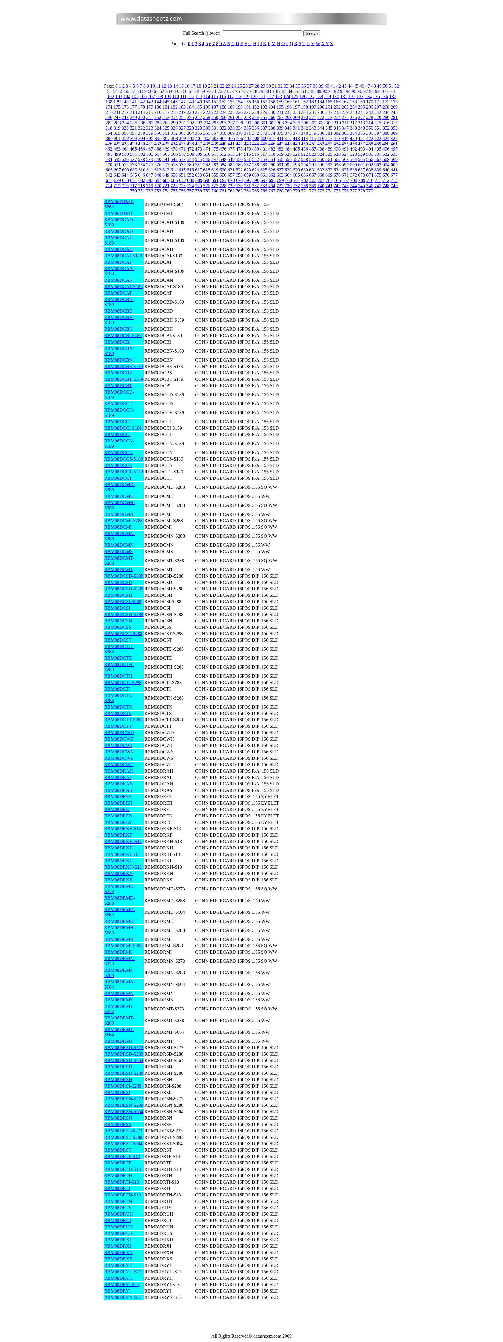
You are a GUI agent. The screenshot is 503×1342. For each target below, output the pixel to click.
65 (179, 91)
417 (328, 138)
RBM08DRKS (118, 879)
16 (187, 86)
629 (296, 169)
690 (206, 180)
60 (150, 91)
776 (345, 190)
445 (263, 143)
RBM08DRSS (117, 1124)
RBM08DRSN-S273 (123, 1098)
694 (239, 180)
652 (190, 175)
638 (369, 169)
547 (214, 159)
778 (361, 190)
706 (337, 180)
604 (385, 164)
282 (109, 122)
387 (377, 133)
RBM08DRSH (118, 1079)
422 (369, 138)
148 (190, 101)
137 (392, 96)
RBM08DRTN (118, 1201)
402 (206, 138)
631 (312, 169)
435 (182, 143)
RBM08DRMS (118, 999)
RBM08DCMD (119, 496)
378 (304, 133)
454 (337, 143)
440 (222, 143)
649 (165, 175)
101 (392, 91)
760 (214, 190)
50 (385, 86)
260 (222, 117)
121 (262, 96)
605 (394, 164)
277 (361, 117)
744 (353, 185)
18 (198, 86)
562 (337, 159)
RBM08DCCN (118, 452)
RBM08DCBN (118, 359)
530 (369, 154)
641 (394, 169)
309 (329, 122)
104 (126, 96)
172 (385, 101)
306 (304, 122)
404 (223, 138)
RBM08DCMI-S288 (123, 520)
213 (133, 112)
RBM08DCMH (119, 514)
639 (377, 169)
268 (288, 117)
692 (223, 180)
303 (280, 122)
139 (117, 101)
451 (312, 143)
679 (117, 180)
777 (353, 190)
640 (385, 169)
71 (214, 91)
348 (353, 127)
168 (353, 101)
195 (280, 107)
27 (251, 86)
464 (125, 148)
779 (369, 190)
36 (303, 86)
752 (149, 190)
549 (231, 159)
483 (280, 148)
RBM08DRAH (118, 771)
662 (271, 175)
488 (320, 148)
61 (156, 91)
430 (141, 143)
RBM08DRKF (118, 835)
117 (230, 96)
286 (141, 122)
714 (108, 185)
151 (214, 101)
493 (361, 148)
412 (288, 138)
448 (288, 143)
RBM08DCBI (117, 341)
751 (141, 190)
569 (394, 159)
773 (320, 190)
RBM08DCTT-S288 (123, 719)
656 (222, 175)
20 (210, 86)
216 (157, 112)
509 (198, 154)
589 (263, 164)
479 (247, 148)
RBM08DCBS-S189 (123, 366)
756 (182, 190)
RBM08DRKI (117, 860)
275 (345, 117)
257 (198, 117)
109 (167, 96)
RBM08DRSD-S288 (123, 1053)
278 (369, 117)
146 (174, 101)
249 (133, 117)
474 (206, 148)
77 (249, 91)
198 (304, 107)
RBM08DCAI (117, 262)
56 (127, 91)
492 (353, 148)
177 (133, 107)
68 (196, 91)
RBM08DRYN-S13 (122, 1297)
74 (231, 91)
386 (369, 133)
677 (394, 175)
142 (141, 101)
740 (320, 185)
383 (345, 133)
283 (117, 122)
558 (304, 159)
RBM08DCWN (119, 751)
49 (379, 86)
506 (174, 154)
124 (286, 96)
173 (394, 101)
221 (198, 112)
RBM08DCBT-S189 (123, 379)
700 (288, 180)
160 (288, 101)
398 (174, 138)
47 (367, 86)
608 (125, 169)
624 (255, 169)
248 (125, 117)
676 (385, 175)
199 (312, 107)
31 (274, 86)
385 (361, 133)
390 (109, 138)
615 (182, 169)
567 (377, 159)
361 (165, 133)
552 (255, 159)
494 (369, 148)
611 (149, 169)
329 (198, 127)
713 (394, 180)
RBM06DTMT (118, 213)
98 (371, 91)
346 (337, 127)
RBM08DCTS (118, 713)
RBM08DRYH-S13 (122, 1271)
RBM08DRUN (118, 1226)
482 (271, 148)
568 (385, 159)
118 (238, 96)
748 (385, 185)
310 (337, 122)
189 (231, 107)
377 (296, 133)
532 (385, 154)
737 (296, 185)
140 (125, 101)
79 (260, 91)
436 (190, 143)
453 (328, 143)
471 (182, 148)
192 (255, 107)
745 (361, 185)
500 (125, 154)
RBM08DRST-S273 (123, 1130)
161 (296, 101)
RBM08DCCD (118, 403)
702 (304, 180)
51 (391, 86)
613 (165, 169)
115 (214, 96)
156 (255, 101)
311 (345, 122)
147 (182, 101)
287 (149, 122)
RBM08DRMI (118, 952)
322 (141, 127)
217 (165, 112)
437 (198, 143)
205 (361, 107)
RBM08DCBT (118, 385)
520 (288, 154)
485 (296, 148)
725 (198, 185)
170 (369, 101)
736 (288, 185)
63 (167, 91)
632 (320, 169)
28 (257, 86)
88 (313, 91)
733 (263, 185)
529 (361, 154)
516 (255, 154)
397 (166, 138)
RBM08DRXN (118, 1252)
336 (255, 127)
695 (247, 180)
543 (182, 159)
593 (296, 164)
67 (191, 91)
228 (255, 112)
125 (294, 96)
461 (394, 143)
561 (328, 159)
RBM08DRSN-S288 (123, 1105)
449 (296, 143)
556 (288, 159)
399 (182, 138)
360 (157, 133)
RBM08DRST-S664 (123, 1143)
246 (108, 117)
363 (182, 133)
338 (271, 127)
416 (320, 138)
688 (190, 180)
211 (117, 112)
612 (157, 169)
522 (304, 154)
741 (328, 185)
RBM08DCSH (118, 595)
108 (159, 96)
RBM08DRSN (118, 1118)
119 (246, 96)
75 (237, 91)
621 (231, 169)
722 (174, 185)
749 (394, 185)
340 (288, 127)
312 (353, 122)
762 (231, 190)
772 (312, 190)
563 (345, 159)
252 (157, 117)
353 (394, 127)
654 (206, 175)
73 (226, 91)
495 (377, 148)
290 (174, 122)
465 (133, 148)
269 (296, 117)
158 (271, 101)
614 (174, 169)
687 (182, 180)
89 (319, 91)
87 (307, 91)
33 (286, 86)
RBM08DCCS (118, 465)
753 (157, 190)
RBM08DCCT (118, 478)
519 (280, 154)
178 (141, 107)
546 (206, 159)
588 (255, 164)
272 (320, 117)
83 (284, 91)
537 (133, 159)
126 (303, 96)
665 (296, 175)
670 (337, 175)
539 (149, 159)
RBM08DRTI (117, 1188)
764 (247, 190)
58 (138, 91)
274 (337, 117)
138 (108, 101)
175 (117, 107)
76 (243, 91)
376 (288, 133)
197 (296, 107)
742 (337, 185)
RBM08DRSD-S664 (123, 1060)
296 (223, 122)
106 (143, 96)
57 (132, 91)
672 (353, 175)
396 (158, 138)
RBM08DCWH (119, 738)
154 (239, 101)
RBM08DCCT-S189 (123, 471)
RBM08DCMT (118, 569)
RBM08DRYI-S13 (121, 1284)
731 (247, 185)
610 (141, 169)
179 (149, 107)
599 (345, 164)
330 (206, 127)
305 (296, 122)
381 (328, 133)
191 (247, 107)
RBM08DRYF (118, 1265)
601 (361, 164)
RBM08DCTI (117, 688)
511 (215, 154)
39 (321, 86)
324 (157, 127)
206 (369, 107)
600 (353, 164)
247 (117, 117)
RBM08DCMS (118, 551)
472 (190, 148)
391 (117, 138)
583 (214, 164)
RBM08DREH (118, 803)
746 (369, 185)
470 (174, 148)
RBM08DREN (118, 815)
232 (288, 112)
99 (377, 91)
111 (183, 96)
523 (312, 154)
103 (118, 96)
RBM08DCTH (118, 676)
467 (149, 148)
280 (385, 117)
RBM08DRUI (117, 1220)
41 (332, 86)
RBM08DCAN (118, 280)
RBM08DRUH (118, 1214)
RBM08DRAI (117, 777)
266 (271, 117)
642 (108, 175)
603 (377, 164)
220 (190, 112)
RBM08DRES (118, 822)
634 (337, 169)
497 (394, 148)
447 (280, 143)
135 (376, 96)
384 (353, 133)
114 (206, 96)
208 (385, 107)
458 (369, 143)
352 (385, 127)
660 (255, 175)
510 (206, 154)
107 (151, 96)
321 (133, 127)
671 (345, 175)
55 (121, 91)
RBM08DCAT (118, 293)
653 (198, 175)
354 (108, 133)
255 (182, 117)
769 (288, 190)
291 (182, 122)
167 (345, 101)
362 (174, 133)
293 (198, 122)
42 (338, 86)
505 (166, 154)
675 (377, 175)
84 (290, 91)
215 (149, 112)
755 (174, 190)
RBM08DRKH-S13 (123, 841)
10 (152, 86)
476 (222, 148)
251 (149, 117)
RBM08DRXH (118, 1239)
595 (312, 164)
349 (361, 127)
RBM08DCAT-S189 (123, 286)
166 (337, 101)
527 (345, 154)
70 (208, 91)
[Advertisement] (251, 66)
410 (272, 138)
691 (215, 180)
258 (206, 117)
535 (117, 159)
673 (361, 175)
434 (174, 143)
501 (133, 154)
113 (199, 96)
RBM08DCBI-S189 (123, 335)
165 (328, 101)
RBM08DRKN (118, 873)
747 (377, 185)
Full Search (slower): (203, 33)
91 (330, 91)
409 (264, 138)
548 (222, 159)
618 (206, 169)
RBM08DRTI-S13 (121, 1182)
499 (117, 154)
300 (255, 122)
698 (272, 180)
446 (271, 143)
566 (369, 159)
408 (255, 138)
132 (351, 96)
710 (369, 180)
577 (165, 164)
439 (214, 143)
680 (125, 180)
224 (222, 112)
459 (377, 143)
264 (255, 117)
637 (361, 169)
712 (385, 180)
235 (312, 112)
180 (157, 107)
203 (345, 107)
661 (263, 175)
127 (311, 96)
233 (296, 112)
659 (247, 175)
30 (268, 86)
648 (157, 175)
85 (295, 91)
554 (271, 159)
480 (255, 148)
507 (182, 154)
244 (385, 112)
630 (304, 169)
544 (190, 159)
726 (206, 185)
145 (165, 101)
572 (125, 164)
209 (394, 107)
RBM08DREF (118, 796)
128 (319, 96)
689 (198, 180)
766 (263, 190)
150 (206, 101)
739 (312, 185)
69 (202, 91)
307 (312, 122)
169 (361, 101)
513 (231, 154)
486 (304, 148)
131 (343, 96)
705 (329, 180)
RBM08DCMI (118, 527)
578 (174, 164)
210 (109, 112)
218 (174, 112)
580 (190, 164)
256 (190, 117)
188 (222, 107)
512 (222, 154)
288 (158, 122)
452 (320, 143)
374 (271, 133)
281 (394, 117)
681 (133, 180)
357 (133, 133)
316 (385, 122)
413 (296, 138)
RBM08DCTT (118, 726)
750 (133, 190)
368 (222, 133)
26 (245, 86)
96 (359, 91)
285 (133, 122)
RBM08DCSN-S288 (123, 614)
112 (191, 96)
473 (198, 148)
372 (255, 133)
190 (239, 107)
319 (117, 127)
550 (239, 159)
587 (247, 164)
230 (271, 112)
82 (278, 91)
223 (214, 112)
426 (108, 143)
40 (327, 86)
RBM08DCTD (118, 658)
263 (247, 117)
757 (190, 190)
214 (141, 112)
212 (125, 112)
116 (222, 96)
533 (394, 154)
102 (110, 96)
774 (328, 190)
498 (109, 154)
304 (288, 122)
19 (204, 86)
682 (141, 180)
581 (198, 164)
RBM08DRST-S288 (123, 1137)
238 (337, 112)
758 (198, 190)
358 (141, 133)
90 (325, 91)
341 (296, 127)
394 (141, 138)
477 (231, 148)
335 (247, 127)
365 (198, 133)
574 (141, 164)
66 (185, 91)
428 (125, 143)
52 (396, 86)
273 (328, 117)
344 (320, 127)
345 (328, 127)
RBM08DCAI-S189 (123, 255)
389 (394, 133)
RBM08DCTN (118, 706)
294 (206, 122)
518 (271, 154)
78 (255, 91)
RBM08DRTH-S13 (122, 1169)
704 (321, 180)
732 (255, 185)
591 (280, 164)
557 (296, 159)
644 (125, 175)
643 (117, 175)
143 (149, 101)
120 (254, 96)
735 (280, 185)
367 (214, 133)
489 (328, 148)
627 (280, 169)
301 (264, 122)
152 (222, 101)
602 (369, 164)
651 (182, 175)
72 (220, 91)
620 (222, 169)
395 (149, 138)
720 (157, 185)
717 (133, 185)
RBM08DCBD (118, 311)
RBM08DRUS (118, 1233)
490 (337, 148)
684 (158, 180)
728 (222, 185)
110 (175, 96)
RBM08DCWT (118, 764)
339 (280, 127)
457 (361, 143)
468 (157, 148)
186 (206, 107)
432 (157, 143)
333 (231, 127)
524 (320, 154)
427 (117, 143)
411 (280, 138)
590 (271, 164)
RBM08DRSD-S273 (123, 1047)
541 (165, 159)
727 (214, 185)
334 (239, 127)
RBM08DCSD (118, 582)
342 (304, 127)
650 (174, 175)
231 (280, 112)
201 (328, 107)
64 (173, 91)
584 (222, 164)
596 (320, 164)
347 (345, 127)
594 (304, 164)
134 (368, 96)
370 (239, 133)
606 (109, 169)
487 (312, 148)
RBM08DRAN (118, 783)
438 (206, 143)
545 (198, 159)
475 (214, 148)
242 (369, 112)
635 (345, 169)
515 (247, 154)
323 (149, 127)
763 (239, 190)
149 (198, 101)
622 (239, 169)
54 (115, 91)
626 (271, 169)
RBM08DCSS (117, 627)
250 (141, 117)
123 (278, 96)
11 (158, 86)
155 (247, 101)
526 (337, 154)
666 (304, 175)
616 (190, 169)
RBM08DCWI (118, 745)
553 (263, 159)
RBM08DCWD (119, 732)
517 (263, 154)
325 (165, 127)
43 (344, 86)
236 (320, 112)
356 (125, 133)
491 (345, 148)
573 (133, 164)
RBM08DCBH (118, 329)
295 (215, 122)
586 (239, 164)
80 (266, 91)
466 (141, 148)
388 (385, 133)
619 (214, 169)
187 (214, 107)
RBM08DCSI (117, 608)
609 (133, 169)
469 (165, 148)
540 (157, 159)
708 (353, 180)
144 (157, 101)
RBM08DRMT (118, 1041)
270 (304, 117)
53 (109, 91)
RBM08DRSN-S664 (123, 1111)
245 (394, 112)
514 (239, 154)
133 (360, 96)
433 (165, 143)
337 (263, 127)
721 (165, 185)
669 (328, 175)
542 (174, 159)
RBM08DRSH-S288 (123, 1073)
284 (125, 122)
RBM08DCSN (118, 620)
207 (377, 107)
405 (231, 138)
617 (198, 169)
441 (231, 143)
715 (117, 185)
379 (312, 133)
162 (304, 101)
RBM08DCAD (118, 231)
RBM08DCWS (118, 758)
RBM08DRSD (118, 1066)
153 (231, 101)
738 (304, 185)
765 (255, 190)
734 (271, 185)
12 (164, 86)
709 (361, 180)
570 (108, 164)
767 (271, 190)
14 (175, 86)
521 (296, 154)
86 (301, 91)
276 (353, 117)
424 (385, 138)
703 (312, 180)
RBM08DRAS (118, 790)
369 (231, 133)
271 (312, 117)
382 (337, 133)
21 (216, 86)
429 (133, 143)
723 (182, 185)
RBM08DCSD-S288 (123, 575)
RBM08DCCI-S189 (123, 428)
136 (384, 96)
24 (233, 86)
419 (345, 138)
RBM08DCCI (117, 434)
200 (320, 107)
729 (231, 185)
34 (292, 86)
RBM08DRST (118, 1150)
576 (157, 164)
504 (158, 154)
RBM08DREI (117, 809)
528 (353, 154)
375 (280, 133)
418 (337, 138)
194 (271, 107)
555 (280, 159)
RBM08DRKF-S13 (122, 828)
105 (135, 96)
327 (182, 127)
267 (280, 117)
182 (174, 107)
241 (361, 112)
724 (190, 185)
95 (354, 91)
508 (190, 154)
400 (190, 138)
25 (239, 86)
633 (328, 169)
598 (337, 164)
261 (231, 117)
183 (182, 107)
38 (315, 86)
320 (125, 127)
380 (320, 133)
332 (222, 127)
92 (336, 91)
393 (133, 138)
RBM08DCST (118, 640)
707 (345, 180)
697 (264, 180)
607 (117, 169)
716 (125, 185)
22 (222, 86)
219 (182, 112)
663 (280, 175)
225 (231, 112)
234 (304, 112)
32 (280, 86)
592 (288, 164)
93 (342, 91)
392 (125, 138)
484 (288, 148)
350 (369, 127)
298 (239, 122)
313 (361, 122)
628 (288, 169)
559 (312, 159)
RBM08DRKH (118, 847)
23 (228, 86)
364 (190, 133)
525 (328, 154)
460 (385, 143)
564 (353, 159)
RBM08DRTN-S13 (122, 1194)
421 (361, 138)
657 (231, 175)
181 (165, 107)
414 (304, 138)
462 (108, 148)
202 (337, 107)
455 (345, 143)
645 (133, 175)
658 (239, 175)
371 (247, 133)
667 (312, 175)
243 (377, 112)
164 (320, 101)
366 (206, 133)
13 (169, 86)
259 (214, 117)
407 (247, 138)
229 (263, 112)
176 (125, 107)
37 (309, 86)
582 (206, 164)
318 (108, 127)
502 (141, 154)
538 (141, 159)
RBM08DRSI (117, 1092)
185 (198, 107)
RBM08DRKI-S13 (122, 854)
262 (239, 117)
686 (174, 180)
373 (263, 133)
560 (320, 159)
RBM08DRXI (117, 1246)
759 (206, 190)
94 (348, 91)
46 (361, 86)
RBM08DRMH (119, 939)
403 (215, 138)
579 (182, 164)
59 (144, 91)
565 (361, 159)
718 (141, 185)
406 (239, 138)
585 (231, 164)
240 (353, 112)
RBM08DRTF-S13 (122, 1156)
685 (166, 180)
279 (377, 117)
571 (117, 164)
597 (328, 164)
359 (149, 133)
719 (149, 185)
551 (247, 159)
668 (320, 175)
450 (304, 143)
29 (263, 86)
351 (377, 127)
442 (239, 143)
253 (165, 117)
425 (394, 138)
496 (385, 148)
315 (377, 122)
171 (377, 101)
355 (117, 133)
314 (369, 122)
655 (214, 175)
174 (108, 107)
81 (272, 91)
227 (247, 112)
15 (181, 86)
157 (263, 101)
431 (149, 143)
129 (327, 96)
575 (149, 164)
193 (263, 107)
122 (270, 96)
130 (335, 96)
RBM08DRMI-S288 (123, 945)
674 (369, 175)
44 (350, 86)
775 (337, 190)
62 (162, 91)
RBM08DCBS (118, 372)
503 (149, 154)
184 (190, 107)
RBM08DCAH (118, 249)
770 (296, 190)
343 (312, 127)
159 (280, 101)
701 (296, 180)
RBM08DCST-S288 (123, 633)
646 (141, 175)
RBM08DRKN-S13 (123, 867)
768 (280, 190)
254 (174, 117)
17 (193, 86)
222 (206, 112)
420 (353, 138)
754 (165, 190)
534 (108, 159)
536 (125, 159)
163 (312, 101)
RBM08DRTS (117, 1207)
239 (345, 112)
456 (353, 143)
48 (373, 86)
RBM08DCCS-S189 (123, 458)
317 (394, 122)
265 (263, 117)
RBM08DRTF (117, 1162)
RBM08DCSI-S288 (122, 601)
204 (353, 107)
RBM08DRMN (119, 993)
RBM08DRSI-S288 (122, 1085)
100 (384, 91)
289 (166, 122)
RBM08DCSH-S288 (123, 588)
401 (198, 138)
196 (288, 107)
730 (239, 185)
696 (255, 180)
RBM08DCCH (118, 421)
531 (377, 154)
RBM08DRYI (117, 1290)
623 (247, 169)
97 (365, 91)
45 (356, 86)
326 (174, 127)
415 (312, 138)
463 (117, 148)
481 (263, 148)
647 (149, 175)
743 (345, 185)
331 (214, 127)
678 (109, 180)
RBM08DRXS (118, 1258)
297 (231, 122)
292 (190, 122)
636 (353, 169)
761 (222, 190)
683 (149, 180)
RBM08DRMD (119, 921)
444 (255, 143)
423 (377, 138)
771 (304, 190)
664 (288, 175)
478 (239, 148)
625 (263, 169)
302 (272, 122)
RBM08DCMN (119, 545)
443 (247, 143)
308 (321, 122)
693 (231, 180)
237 (328, 112)
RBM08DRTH (118, 1175)
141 (133, 101)
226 (239, 112)
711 (378, 180)
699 (280, 180)
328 (190, 127)
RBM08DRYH (118, 1278)
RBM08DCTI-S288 (122, 682)
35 (297, 86)
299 (247, 122)
